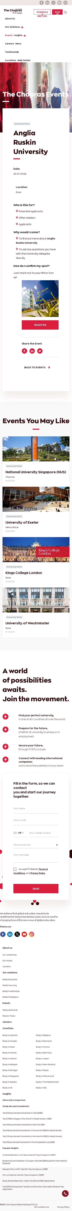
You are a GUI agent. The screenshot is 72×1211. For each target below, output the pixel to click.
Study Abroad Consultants (16, 1106)
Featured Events (10, 1010)
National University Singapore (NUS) (36, 472)
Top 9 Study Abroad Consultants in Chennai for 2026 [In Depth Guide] (32, 1130)
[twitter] (53, 3)
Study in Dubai (9, 1047)
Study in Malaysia (10, 1064)
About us (7, 948)
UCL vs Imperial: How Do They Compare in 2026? (23, 1175)
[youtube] (59, 3)
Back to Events (34, 367)
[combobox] (20, 833)
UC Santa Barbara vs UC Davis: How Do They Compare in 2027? (29, 1155)
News (18, 44)
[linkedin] (47, 3)
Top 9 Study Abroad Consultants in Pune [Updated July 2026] (29, 1142)
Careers (9, 44)
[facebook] (41, 3)
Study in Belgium (43, 1035)
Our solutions (10, 972)
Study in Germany (44, 1053)
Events (9, 35)
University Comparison (14, 1100)
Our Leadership (10, 955)
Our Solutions (12, 27)
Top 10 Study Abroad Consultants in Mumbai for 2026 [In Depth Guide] (32, 1136)
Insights (18, 35)
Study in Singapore (11, 1076)
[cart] (65, 12)
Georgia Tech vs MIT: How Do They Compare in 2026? (25, 1169)
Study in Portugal (10, 1070)
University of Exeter (22, 522)
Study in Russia (42, 1070)
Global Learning (10, 985)
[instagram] (65, 3)
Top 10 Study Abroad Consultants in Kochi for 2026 (24, 1125)
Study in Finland (9, 1053)
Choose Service (22, 845)
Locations (10, 60)
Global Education (10, 979)
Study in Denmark (44, 1041)
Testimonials (12, 52)
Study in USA (41, 1088)
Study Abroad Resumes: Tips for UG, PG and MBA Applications (29, 1181)
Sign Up (57, 13)
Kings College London (24, 573)
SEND (36, 888)
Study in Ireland (9, 1059)
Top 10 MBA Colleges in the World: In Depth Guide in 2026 (27, 1119)
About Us (10, 19)
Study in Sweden (10, 1082)
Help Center (24, 60)
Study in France (43, 1047)
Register (40, 325)
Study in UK (7, 1088)
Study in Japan (42, 1059)
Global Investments (11, 991)
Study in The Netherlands (47, 1082)
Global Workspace (10, 997)
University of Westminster (27, 623)
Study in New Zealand (45, 1064)
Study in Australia (10, 1035)
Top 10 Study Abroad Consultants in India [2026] (23, 1113)
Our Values (7, 961)
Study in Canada (10, 1041)
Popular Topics (9, 1016)
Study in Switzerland (45, 1076)
